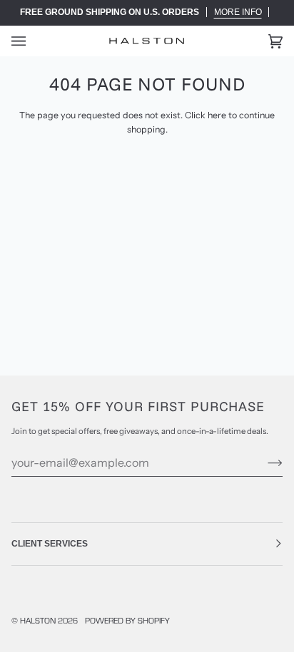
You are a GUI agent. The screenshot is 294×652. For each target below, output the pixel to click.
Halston (38, 620)
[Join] (264, 462)
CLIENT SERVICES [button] (49, 544)
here (217, 115)
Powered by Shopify (127, 620)
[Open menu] (32, 41)
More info (238, 12)
